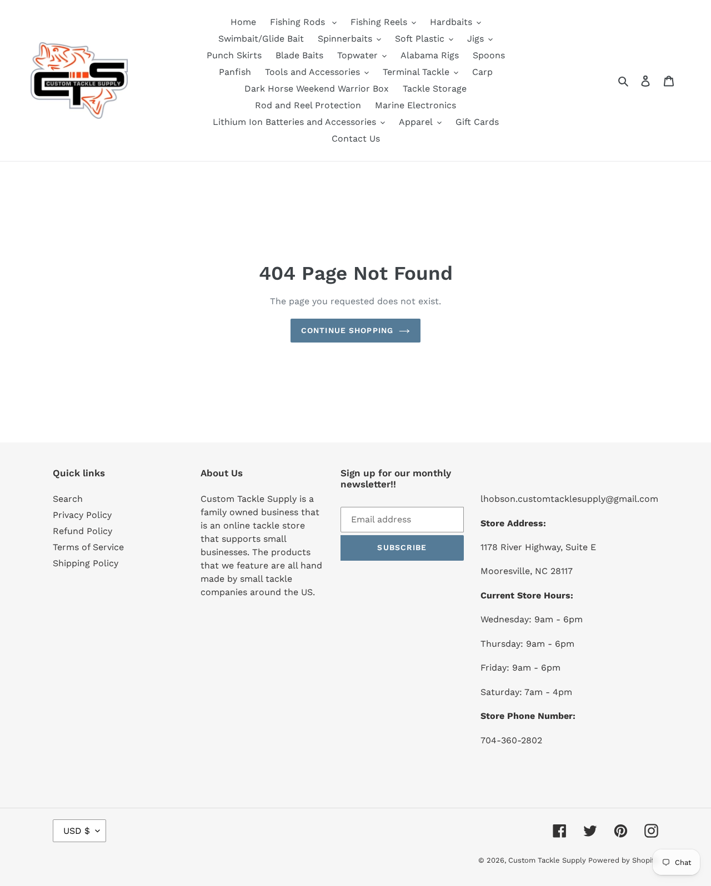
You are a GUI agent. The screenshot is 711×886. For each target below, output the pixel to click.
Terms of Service (88, 547)
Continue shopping (347, 330)
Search (68, 499)
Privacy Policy (82, 515)
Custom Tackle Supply (548, 860)
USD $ (76, 830)
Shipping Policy (85, 563)
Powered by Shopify (623, 860)
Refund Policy (82, 531)
